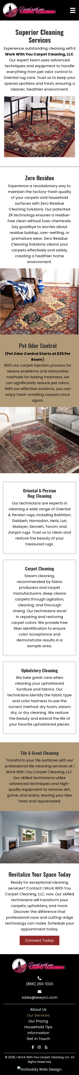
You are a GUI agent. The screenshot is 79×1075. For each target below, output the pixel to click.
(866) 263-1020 (39, 983)
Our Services (38, 1015)
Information (38, 1032)
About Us (38, 1009)
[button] (39, 940)
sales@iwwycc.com (40, 997)
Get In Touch (38, 1038)
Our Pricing (38, 1021)
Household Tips (38, 1027)
